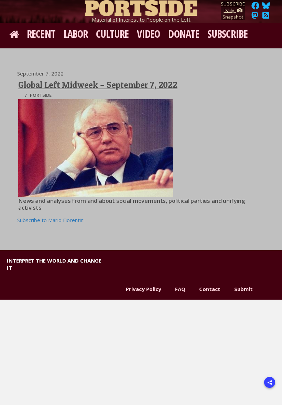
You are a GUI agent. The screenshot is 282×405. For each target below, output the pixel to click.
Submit (243, 289)
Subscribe (227, 34)
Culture (112, 34)
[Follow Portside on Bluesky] (266, 7)
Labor (76, 34)
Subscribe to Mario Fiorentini (51, 220)
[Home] (141, 7)
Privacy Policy (143, 289)
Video (148, 34)
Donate (183, 34)
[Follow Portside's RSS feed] (266, 17)
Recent (41, 34)
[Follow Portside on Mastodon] (255, 17)
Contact (209, 289)
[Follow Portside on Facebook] (255, 7)
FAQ (180, 289)
